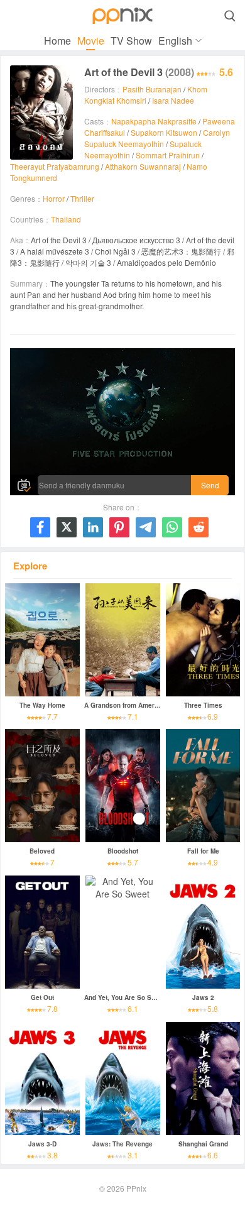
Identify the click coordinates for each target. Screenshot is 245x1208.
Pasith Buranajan (152, 89)
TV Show (131, 40)
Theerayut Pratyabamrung (54, 166)
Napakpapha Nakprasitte (154, 121)
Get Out (42, 997)
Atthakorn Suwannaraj (143, 166)
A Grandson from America (124, 705)
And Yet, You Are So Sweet (125, 997)
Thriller (82, 198)
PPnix (136, 1188)
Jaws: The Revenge (122, 1143)
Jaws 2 (203, 997)
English (175, 40)
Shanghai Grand (203, 1143)
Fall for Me (203, 851)
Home (57, 40)
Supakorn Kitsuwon (164, 132)
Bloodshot (122, 851)
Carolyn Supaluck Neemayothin (157, 138)
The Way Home (42, 705)
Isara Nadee (173, 100)
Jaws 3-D (42, 1143)
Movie (90, 40)
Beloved (42, 851)
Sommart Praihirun (168, 155)
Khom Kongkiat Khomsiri (145, 95)
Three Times (203, 705)
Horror (54, 198)
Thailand (66, 219)
